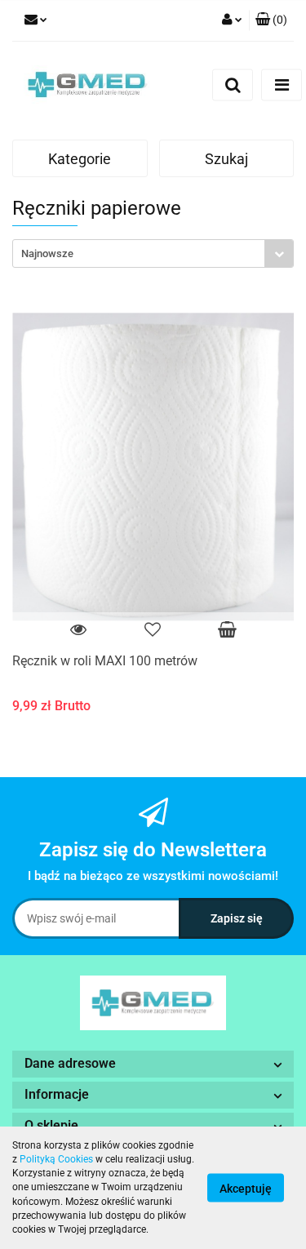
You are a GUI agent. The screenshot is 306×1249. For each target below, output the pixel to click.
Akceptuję (246, 1188)
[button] (271, 20)
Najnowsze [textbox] (47, 253)
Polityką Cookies (56, 1159)
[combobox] (153, 253)
